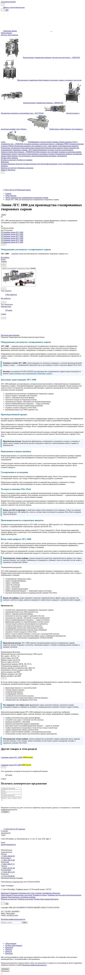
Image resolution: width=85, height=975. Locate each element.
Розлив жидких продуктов (22, 895)
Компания (5, 162)
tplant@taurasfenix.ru (8, 844)
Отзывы (26, 164)
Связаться (21, 829)
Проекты (4, 166)
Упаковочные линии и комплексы (14, 154)
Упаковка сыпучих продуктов (58, 895)
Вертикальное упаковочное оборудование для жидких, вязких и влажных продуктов (49, 80)
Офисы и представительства (14, 7)
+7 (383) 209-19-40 (8, 860)
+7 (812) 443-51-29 (10, 190)
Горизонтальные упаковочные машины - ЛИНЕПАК (43, 103)
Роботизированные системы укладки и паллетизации (53, 150)
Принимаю (5, 969)
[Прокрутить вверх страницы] (2, 973)
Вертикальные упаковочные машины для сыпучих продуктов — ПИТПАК (51, 57)
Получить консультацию (10, 335)
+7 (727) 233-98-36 (8, 876)
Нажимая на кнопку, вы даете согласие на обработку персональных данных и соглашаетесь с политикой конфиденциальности (40, 809)
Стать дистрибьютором (67, 164)
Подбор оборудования (9, 158)
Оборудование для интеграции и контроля (23, 156)
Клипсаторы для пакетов (10, 148)
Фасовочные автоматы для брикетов (53, 156)
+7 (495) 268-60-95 (8, 856)
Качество (19, 164)
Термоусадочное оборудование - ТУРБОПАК (18, 152)
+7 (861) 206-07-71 (8, 864)
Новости (4, 170)
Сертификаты (47, 893)
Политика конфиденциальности (13, 919)
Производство (35, 164)
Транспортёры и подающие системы (41, 154)
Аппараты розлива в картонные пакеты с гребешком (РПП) (46, 144)
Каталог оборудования (9, 35)
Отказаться (5, 971)
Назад (4, 214)
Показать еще (6, 306)
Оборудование (6, 33)
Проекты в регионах (25, 168)
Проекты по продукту (9, 168)
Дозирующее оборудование (30, 148)
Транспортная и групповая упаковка (21, 897)
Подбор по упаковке (24, 160)
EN (7, 10)
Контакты (11, 170)
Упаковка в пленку (40, 895)
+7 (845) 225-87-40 (8, 868)
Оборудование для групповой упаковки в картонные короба (59, 152)
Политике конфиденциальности (34, 965)
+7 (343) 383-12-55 (8, 872)
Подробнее (5, 257)
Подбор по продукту (9, 160)
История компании (8, 164)
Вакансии (79, 164)
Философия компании (49, 164)
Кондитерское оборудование (52, 148)
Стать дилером (35, 893)
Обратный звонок (10, 31)
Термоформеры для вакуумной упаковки (43, 142)
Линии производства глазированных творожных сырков (30, 373)
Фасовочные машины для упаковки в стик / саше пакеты (36, 146)
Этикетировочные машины (68, 146)
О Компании (14, 893)
